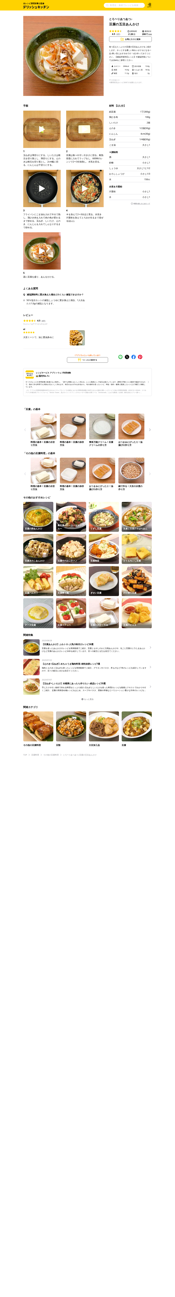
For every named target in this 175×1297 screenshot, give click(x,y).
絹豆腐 (112, 112)
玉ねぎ (112, 139)
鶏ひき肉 (113, 117)
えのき (112, 128)
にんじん (113, 134)
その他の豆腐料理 (51, 754)
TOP (25, 754)
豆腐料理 (35, 754)
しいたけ (113, 123)
